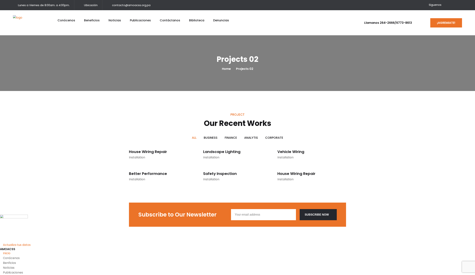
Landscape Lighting (221, 151)
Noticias (115, 20)
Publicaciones (140, 20)
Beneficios (92, 20)
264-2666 (387, 23)
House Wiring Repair (148, 151)
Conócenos (66, 20)
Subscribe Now (317, 214)
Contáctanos (170, 20)
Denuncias (221, 20)
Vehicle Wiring (290, 151)
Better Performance (148, 173)
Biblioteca (196, 20)
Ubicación (91, 5)
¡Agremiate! (446, 23)
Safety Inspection (220, 173)
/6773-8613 (403, 23)
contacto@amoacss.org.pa (131, 5)
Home (227, 69)
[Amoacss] (21, 22)
